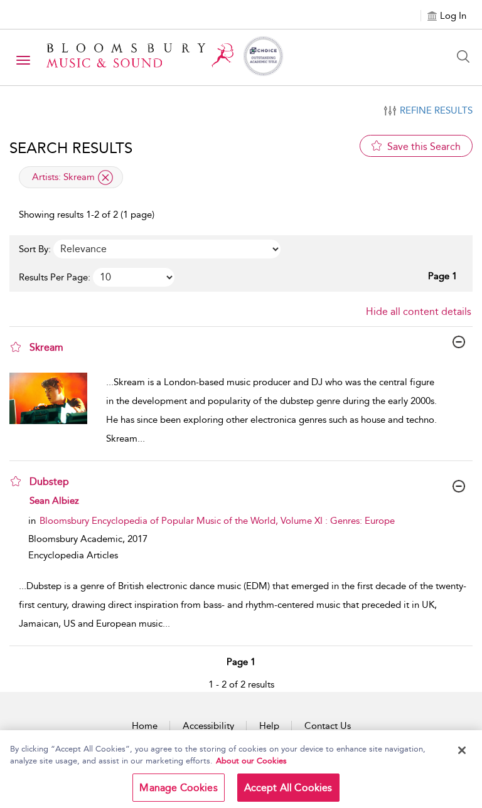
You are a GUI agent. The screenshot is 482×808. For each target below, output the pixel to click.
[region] (241, 769)
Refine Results (436, 110)
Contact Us (327, 725)
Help (269, 725)
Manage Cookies (178, 788)
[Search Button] (466, 56)
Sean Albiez (54, 500)
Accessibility (208, 725)
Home (145, 725)
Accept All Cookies (288, 788)
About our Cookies (251, 760)
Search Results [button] (70, 148)
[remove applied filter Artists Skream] (105, 177)
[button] (15, 347)
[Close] (462, 750)
